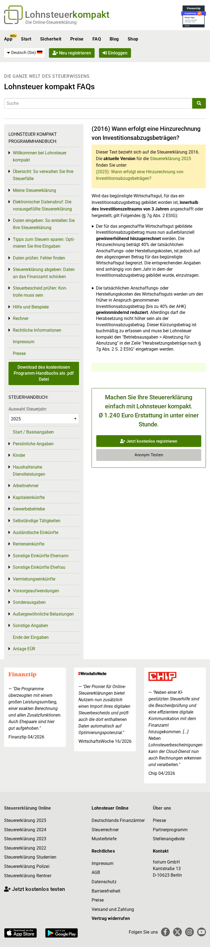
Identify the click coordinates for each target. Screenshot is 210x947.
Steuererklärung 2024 (25, 829)
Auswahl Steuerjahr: (27, 409)
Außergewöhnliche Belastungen (43, 614)
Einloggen (117, 53)
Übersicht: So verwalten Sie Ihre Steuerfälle (43, 175)
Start (26, 39)
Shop (133, 39)
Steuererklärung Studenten (30, 857)
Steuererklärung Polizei (26, 866)
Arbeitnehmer (26, 485)
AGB (96, 872)
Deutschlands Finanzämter (118, 820)
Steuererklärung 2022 (25, 848)
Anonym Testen (149, 454)
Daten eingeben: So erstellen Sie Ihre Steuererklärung (44, 224)
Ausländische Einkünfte (35, 532)
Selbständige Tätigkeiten (36, 520)
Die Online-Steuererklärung (51, 22)
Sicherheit (51, 39)
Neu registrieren (74, 53)
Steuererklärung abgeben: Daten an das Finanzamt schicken (44, 273)
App (8, 39)
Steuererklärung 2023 (25, 838)
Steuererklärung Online (27, 808)
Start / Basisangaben (33, 432)
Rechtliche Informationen (37, 330)
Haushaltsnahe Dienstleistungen (29, 470)
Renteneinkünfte (28, 544)
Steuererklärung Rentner (27, 875)
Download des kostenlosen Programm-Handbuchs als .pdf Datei (44, 373)
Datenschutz (104, 881)
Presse (19, 353)
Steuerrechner (105, 829)
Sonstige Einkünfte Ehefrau (39, 567)
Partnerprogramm (170, 829)
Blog (114, 39)
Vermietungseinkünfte (34, 579)
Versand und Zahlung (113, 909)
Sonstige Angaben (30, 625)
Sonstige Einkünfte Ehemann (41, 555)
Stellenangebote (169, 838)
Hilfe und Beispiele (31, 307)
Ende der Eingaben (31, 637)
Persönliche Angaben (33, 443)
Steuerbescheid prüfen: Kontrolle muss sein (40, 291)
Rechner (20, 318)
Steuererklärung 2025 (170, 158)
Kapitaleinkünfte (29, 497)
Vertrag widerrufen (111, 918)
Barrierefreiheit (106, 891)
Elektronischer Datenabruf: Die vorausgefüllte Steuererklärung (42, 205)
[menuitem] (24, 52)
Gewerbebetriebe (29, 509)
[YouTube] (201, 932)
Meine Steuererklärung (34, 190)
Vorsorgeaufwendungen (36, 590)
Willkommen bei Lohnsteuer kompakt (39, 156)
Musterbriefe (104, 838)
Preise (77, 39)
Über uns (162, 808)
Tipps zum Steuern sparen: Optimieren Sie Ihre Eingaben (44, 243)
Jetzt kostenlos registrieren (151, 441)
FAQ (96, 39)
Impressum (23, 341)
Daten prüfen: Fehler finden (39, 258)
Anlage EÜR (24, 648)
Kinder (19, 455)
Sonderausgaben (29, 602)
